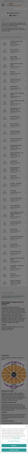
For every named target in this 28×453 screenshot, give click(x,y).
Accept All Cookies (14, 450)
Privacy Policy (16, 438)
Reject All (14, 445)
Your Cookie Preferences (14, 441)
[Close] (26, 426)
